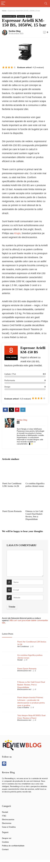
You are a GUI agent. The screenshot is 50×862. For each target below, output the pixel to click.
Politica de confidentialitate (13, 846)
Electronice (6, 823)
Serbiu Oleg (15, 31)
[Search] (46, 3)
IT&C (4, 816)
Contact (5, 849)
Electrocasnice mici (9, 16)
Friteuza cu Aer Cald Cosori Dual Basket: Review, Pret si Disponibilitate (31, 684)
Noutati (29, 16)
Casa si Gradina (23, 707)
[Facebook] (4, 763)
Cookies (5, 842)
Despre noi (6, 838)
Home (4, 11)
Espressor (21, 16)
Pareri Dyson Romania (12, 511)
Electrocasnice (8, 819)
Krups (17, 233)
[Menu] (3, 3)
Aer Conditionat (23, 646)
